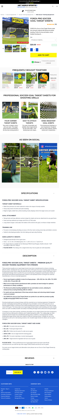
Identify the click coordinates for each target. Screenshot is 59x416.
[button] (11, 163)
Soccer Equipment (11, 14)
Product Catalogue (49, 390)
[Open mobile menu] (2, 6)
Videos (46, 398)
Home (2, 14)
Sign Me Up (17, 372)
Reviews (29, 358)
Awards (46, 388)
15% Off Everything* (34, 1)
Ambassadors (48, 396)
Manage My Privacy (19, 398)
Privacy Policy (18, 396)
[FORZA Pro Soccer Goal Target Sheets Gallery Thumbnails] (15, 48)
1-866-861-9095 (21, 414)
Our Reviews (34, 390)
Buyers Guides (34, 396)
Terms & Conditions (5, 398)
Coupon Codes (18, 394)
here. (8, 349)
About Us (33, 388)
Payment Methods (5, 396)
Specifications (29, 193)
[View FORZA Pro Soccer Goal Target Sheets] (8, 48)
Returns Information (6, 392)
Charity (32, 398)
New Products (48, 392)
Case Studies (48, 394)
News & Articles (48, 400)
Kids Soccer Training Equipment (45, 14)
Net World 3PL (34, 401)
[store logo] (27, 5)
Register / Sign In (5, 388)
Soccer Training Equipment (26, 14)
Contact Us (17, 388)
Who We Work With (35, 394)
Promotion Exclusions (6, 394)
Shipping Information (20, 390)
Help (2, 390)
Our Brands (33, 392)
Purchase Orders (19, 392)
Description (29, 256)
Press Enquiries (34, 400)
